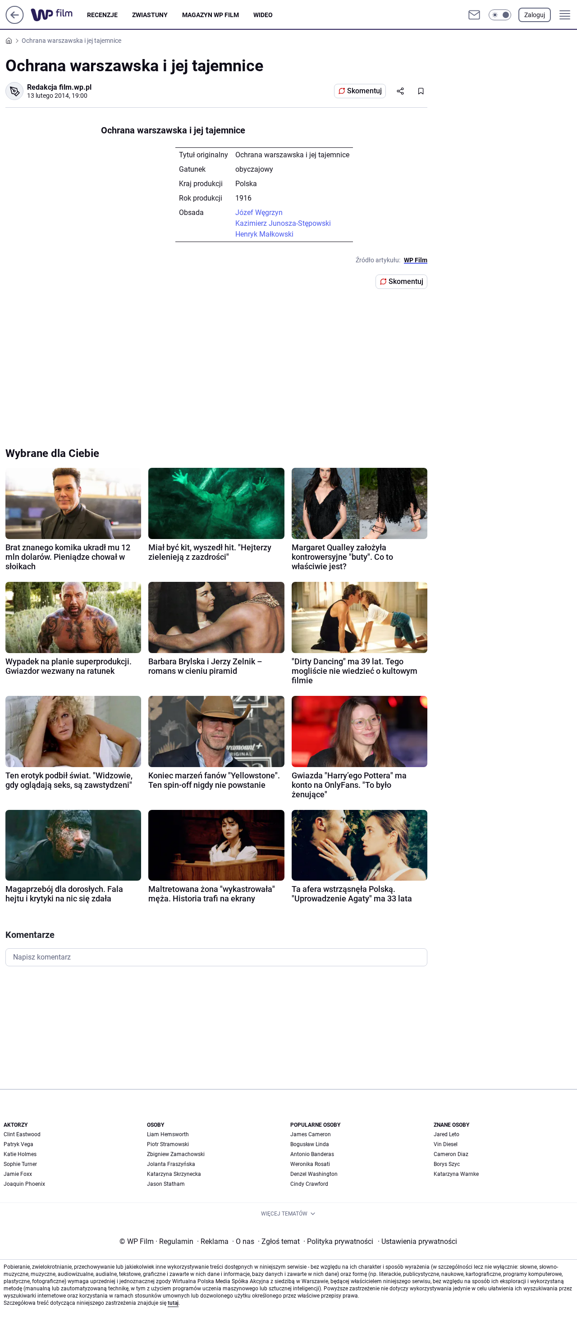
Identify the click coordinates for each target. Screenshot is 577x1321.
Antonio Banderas (312, 1154)
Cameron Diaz (451, 1154)
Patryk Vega (18, 1144)
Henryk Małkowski (264, 234)
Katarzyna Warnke (456, 1174)
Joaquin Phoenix (24, 1184)
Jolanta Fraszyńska (171, 1164)
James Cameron (310, 1134)
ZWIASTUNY (150, 14)
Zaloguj (534, 14)
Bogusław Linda (309, 1144)
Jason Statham (166, 1184)
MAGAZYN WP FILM (210, 14)
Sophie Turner (20, 1164)
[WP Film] (59, 15)
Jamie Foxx (18, 1174)
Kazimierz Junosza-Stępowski (283, 223)
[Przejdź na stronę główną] (14, 21)
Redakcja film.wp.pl (59, 87)
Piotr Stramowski (168, 1144)
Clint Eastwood (22, 1134)
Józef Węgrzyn (259, 212)
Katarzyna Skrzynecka (174, 1174)
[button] (500, 14)
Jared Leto (446, 1134)
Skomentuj (364, 91)
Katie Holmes (20, 1154)
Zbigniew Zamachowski (176, 1154)
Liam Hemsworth (168, 1134)
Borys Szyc (447, 1164)
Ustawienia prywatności (417, 1241)
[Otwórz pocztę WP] (474, 15)
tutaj (173, 1303)
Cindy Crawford (309, 1184)
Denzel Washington (314, 1174)
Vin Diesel (446, 1144)
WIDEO (263, 14)
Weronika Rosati (310, 1164)
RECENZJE (102, 14)
